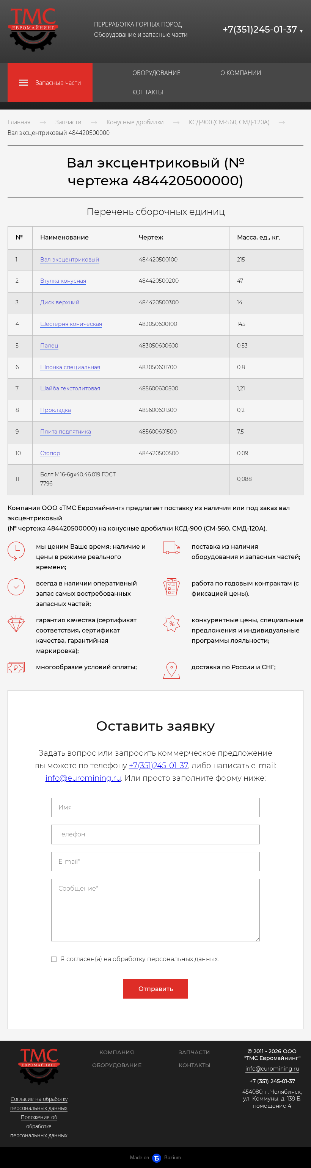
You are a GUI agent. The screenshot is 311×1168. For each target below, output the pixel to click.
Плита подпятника (65, 431)
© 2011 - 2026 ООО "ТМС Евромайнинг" (272, 1055)
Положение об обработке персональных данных (39, 1126)
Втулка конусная (63, 280)
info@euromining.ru (83, 778)
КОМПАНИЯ (116, 1052)
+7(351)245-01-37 (263, 29)
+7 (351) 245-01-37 (272, 1081)
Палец (49, 345)
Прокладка (55, 410)
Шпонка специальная (70, 367)
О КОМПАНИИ (240, 73)
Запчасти (68, 122)
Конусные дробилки (135, 122)
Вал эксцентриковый (69, 259)
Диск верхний (60, 302)
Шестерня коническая (71, 324)
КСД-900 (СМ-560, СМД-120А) (229, 122)
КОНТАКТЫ (147, 92)
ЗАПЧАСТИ (194, 1052)
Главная (19, 122)
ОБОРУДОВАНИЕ (156, 73)
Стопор (50, 453)
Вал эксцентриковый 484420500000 (59, 132)
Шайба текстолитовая (70, 388)
